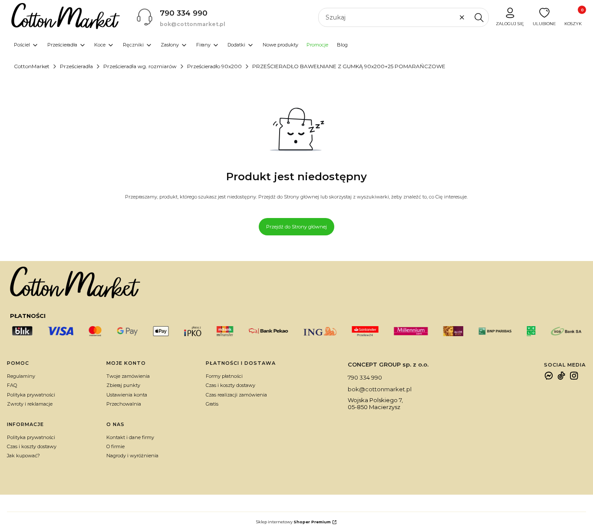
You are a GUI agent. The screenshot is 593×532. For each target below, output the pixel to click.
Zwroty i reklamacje (30, 404)
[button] (479, 17)
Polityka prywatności (31, 395)
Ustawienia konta (126, 395)
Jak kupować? (23, 456)
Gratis (212, 404)
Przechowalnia (123, 404)
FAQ (12, 385)
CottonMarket (31, 66)
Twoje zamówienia (128, 376)
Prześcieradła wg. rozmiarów (140, 66)
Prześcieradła (76, 66)
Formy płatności (224, 376)
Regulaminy (21, 376)
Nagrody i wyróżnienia (132, 456)
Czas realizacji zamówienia (236, 395)
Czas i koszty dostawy (230, 385)
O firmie (115, 446)
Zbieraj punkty (123, 385)
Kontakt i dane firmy (130, 437)
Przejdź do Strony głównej (296, 227)
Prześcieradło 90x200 (214, 66)
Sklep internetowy (293, 521)
